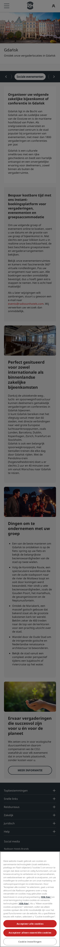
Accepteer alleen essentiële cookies (30, 932)
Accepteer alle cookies (30, 923)
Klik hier (46, 896)
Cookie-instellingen (30, 941)
